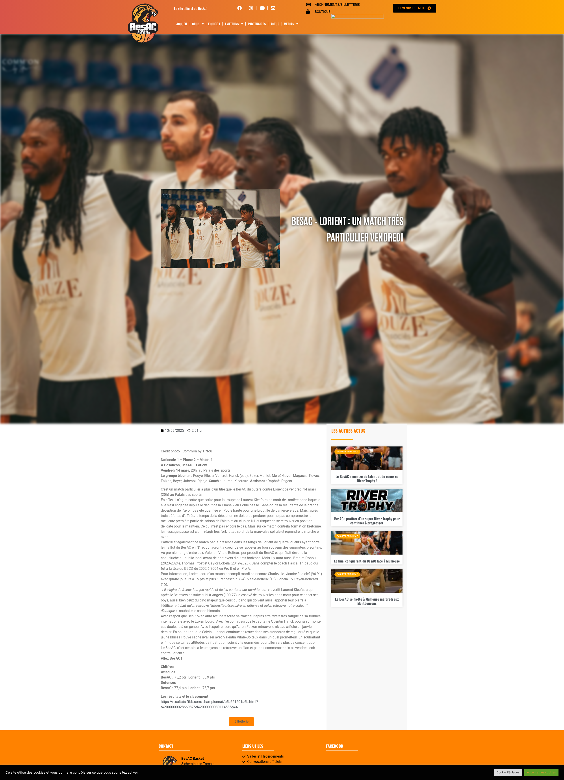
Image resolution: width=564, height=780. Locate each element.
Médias (289, 23)
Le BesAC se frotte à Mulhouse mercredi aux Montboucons (367, 601)
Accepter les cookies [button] (541, 772)
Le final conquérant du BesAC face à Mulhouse (367, 561)
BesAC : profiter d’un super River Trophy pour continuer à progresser (367, 521)
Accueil (181, 23)
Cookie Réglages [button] (508, 772)
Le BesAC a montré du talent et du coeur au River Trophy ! (367, 478)
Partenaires (257, 23)
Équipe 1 (214, 23)
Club (195, 23)
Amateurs (232, 23)
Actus (275, 23)
